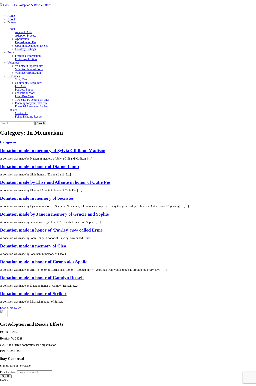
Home (11, 15)
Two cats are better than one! (32, 99)
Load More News (10, 308)
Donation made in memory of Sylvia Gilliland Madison (52, 150)
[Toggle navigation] (1, 2)
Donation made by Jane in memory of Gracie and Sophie (54, 214)
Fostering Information (28, 55)
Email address (8, 372)
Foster (11, 52)
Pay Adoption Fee (25, 42)
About (11, 19)
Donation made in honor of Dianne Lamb (39, 166)
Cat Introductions (25, 92)
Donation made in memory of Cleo (33, 246)
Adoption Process (25, 35)
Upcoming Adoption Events (31, 45)
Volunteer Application (28, 72)
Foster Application (26, 59)
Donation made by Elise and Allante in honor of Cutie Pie (55, 182)
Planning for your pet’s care (31, 103)
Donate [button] (4, 380)
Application (22, 38)
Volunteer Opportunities (29, 65)
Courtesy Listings (25, 49)
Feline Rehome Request (29, 116)
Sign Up (5, 376)
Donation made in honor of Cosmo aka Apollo (44, 261)
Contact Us (21, 113)
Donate (11, 22)
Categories (8, 142)
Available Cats (23, 32)
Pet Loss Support (25, 89)
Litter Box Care (24, 96)
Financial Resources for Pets (32, 106)
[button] (3, 316)
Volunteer (13, 62)
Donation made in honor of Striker (33, 293)
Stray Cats (21, 79)
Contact (12, 109)
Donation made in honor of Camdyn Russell (42, 277)
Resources (13, 76)
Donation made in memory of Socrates (37, 198)
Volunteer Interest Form (29, 69)
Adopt (11, 28)
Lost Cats (20, 86)
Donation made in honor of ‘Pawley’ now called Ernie (51, 230)
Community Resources (28, 82)
